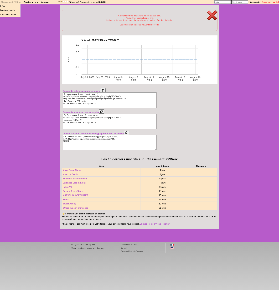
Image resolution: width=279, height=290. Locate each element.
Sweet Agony (69, 204)
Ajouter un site (31, 2)
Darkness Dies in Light (74, 183)
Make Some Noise (72, 170)
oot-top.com (90, 245)
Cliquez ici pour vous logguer (155, 224)
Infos (2, 6)
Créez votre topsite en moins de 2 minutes (87, 248)
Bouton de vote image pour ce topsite (81, 91)
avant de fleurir (70, 174)
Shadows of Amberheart (75, 178)
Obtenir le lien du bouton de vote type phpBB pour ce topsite (93, 133)
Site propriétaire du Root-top (132, 251)
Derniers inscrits (7, 10)
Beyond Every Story (73, 191)
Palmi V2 (67, 187)
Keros (66, 199)
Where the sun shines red (75, 208)
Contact (44, 2)
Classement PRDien (11, 2)
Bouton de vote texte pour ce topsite (81, 112)
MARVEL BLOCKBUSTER (75, 195)
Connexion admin (8, 14)
